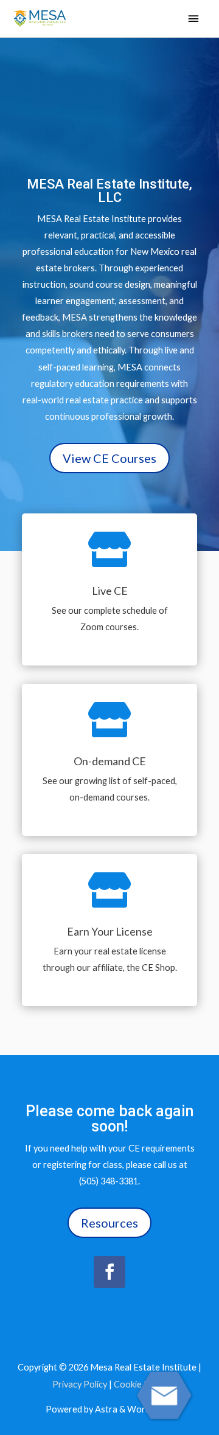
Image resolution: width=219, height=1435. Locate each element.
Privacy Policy (79, 1384)
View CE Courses (109, 458)
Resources (109, 1222)
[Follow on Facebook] (109, 1272)
